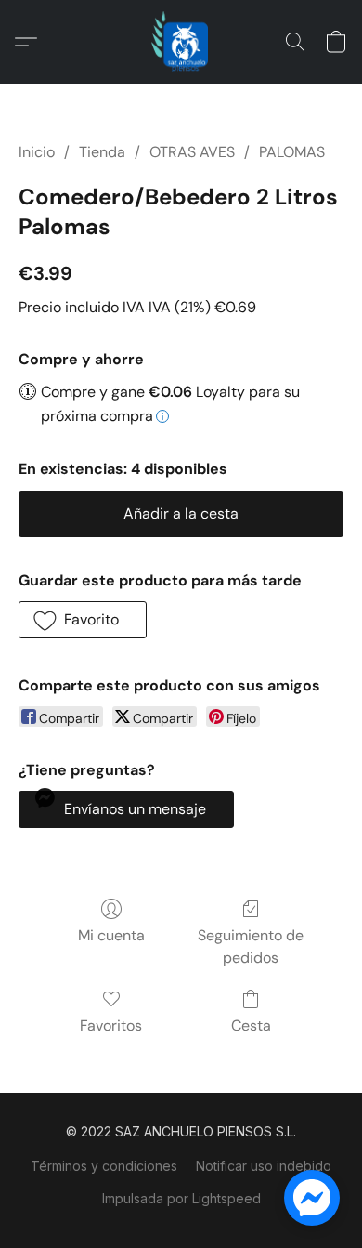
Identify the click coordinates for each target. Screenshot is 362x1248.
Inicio (37, 152)
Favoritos (111, 1025)
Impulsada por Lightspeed (181, 1198)
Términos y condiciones (104, 1166)
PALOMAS (292, 152)
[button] (181, 42)
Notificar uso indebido (263, 1166)
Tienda (102, 152)
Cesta (251, 1025)
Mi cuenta (111, 935)
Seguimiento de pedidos (251, 946)
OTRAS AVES (192, 152)
